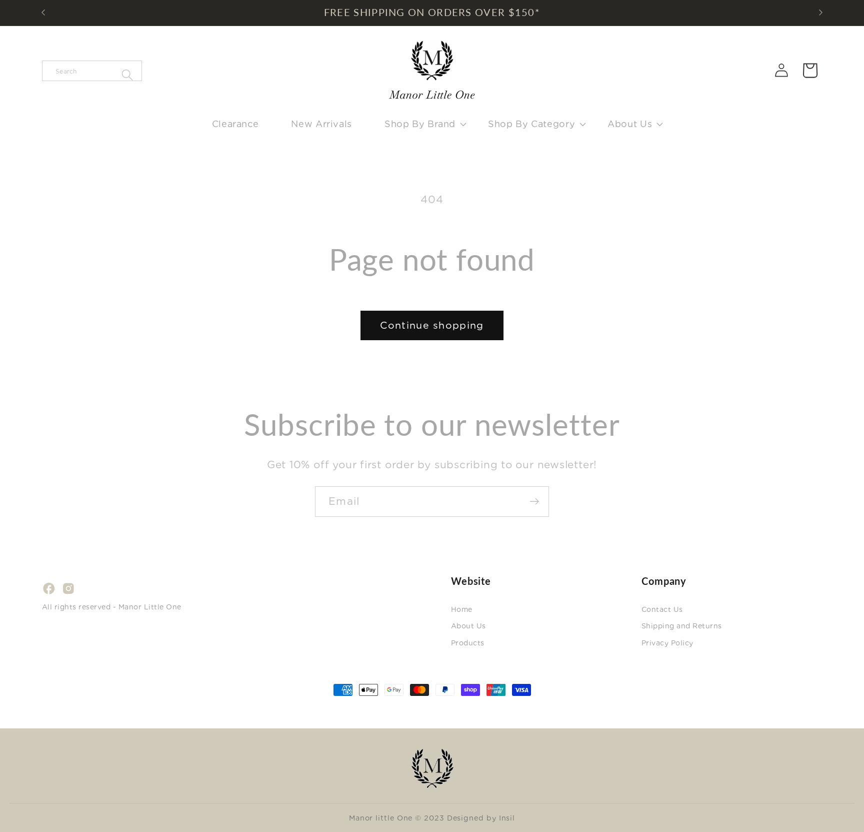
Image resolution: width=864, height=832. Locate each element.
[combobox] (92, 71)
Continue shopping (432, 325)
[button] (420, 124)
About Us (468, 626)
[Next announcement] (821, 13)
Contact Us (662, 609)
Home (461, 609)
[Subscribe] (534, 501)
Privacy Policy (668, 643)
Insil (507, 817)
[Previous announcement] (43, 13)
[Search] (127, 75)
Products (467, 643)
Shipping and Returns (682, 626)
